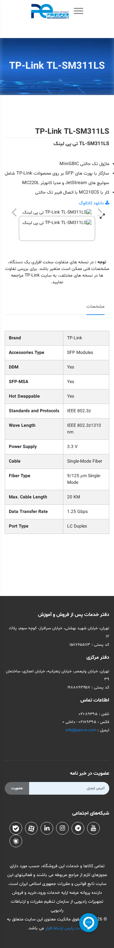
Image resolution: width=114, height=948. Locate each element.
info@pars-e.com (81, 730)
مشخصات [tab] (95, 307)
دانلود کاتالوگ (92, 203)
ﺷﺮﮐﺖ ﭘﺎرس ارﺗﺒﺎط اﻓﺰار (65, 928)
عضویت (17, 788)
